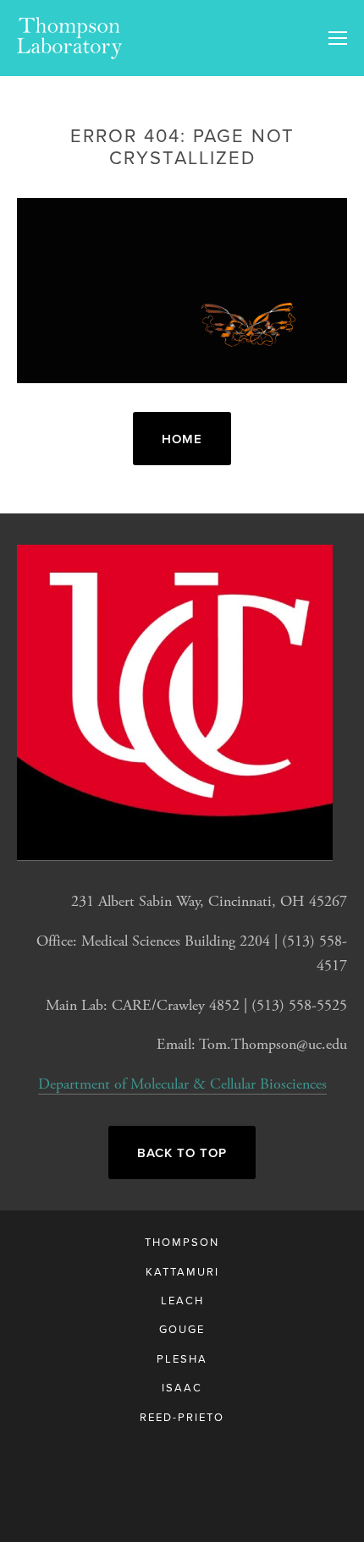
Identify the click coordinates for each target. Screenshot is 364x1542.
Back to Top (182, 1152)
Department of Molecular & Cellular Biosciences (182, 1084)
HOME (182, 438)
